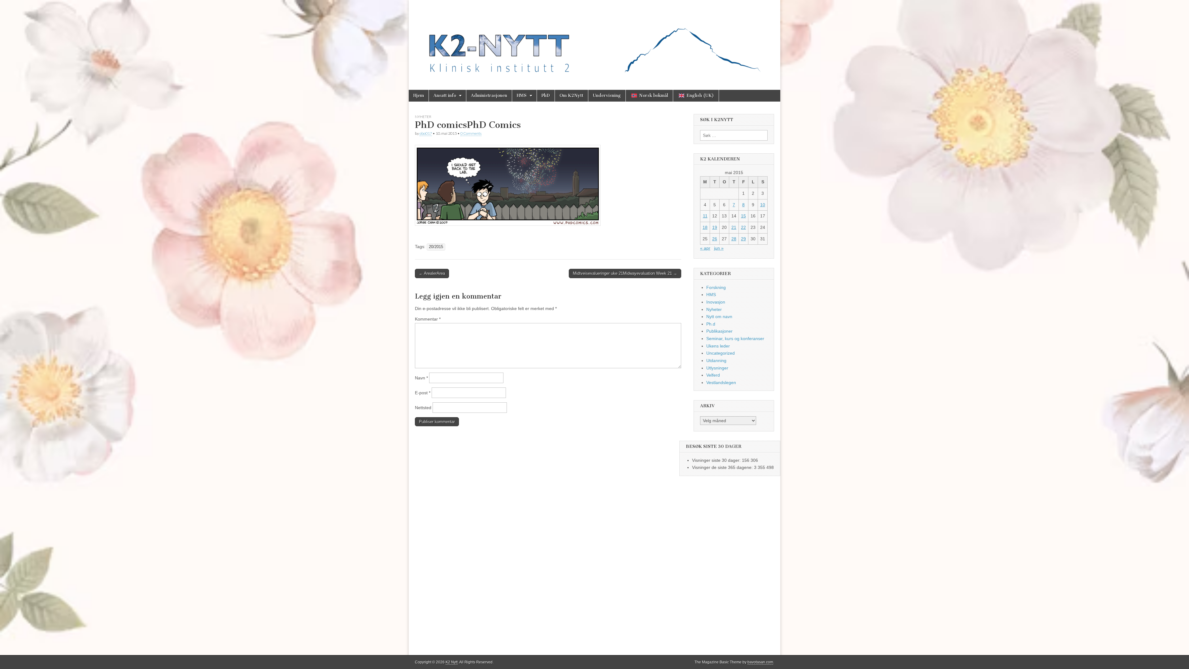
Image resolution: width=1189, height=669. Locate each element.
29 (743, 238)
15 (743, 215)
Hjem (418, 95)
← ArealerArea (432, 273)
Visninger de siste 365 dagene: (723, 467)
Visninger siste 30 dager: (717, 460)
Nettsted (423, 407)
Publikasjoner (719, 331)
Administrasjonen (489, 95)
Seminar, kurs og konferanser (735, 338)
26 (714, 238)
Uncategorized (720, 353)
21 (733, 227)
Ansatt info (444, 95)
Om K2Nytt (571, 95)
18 (705, 227)
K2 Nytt (452, 662)
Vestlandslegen (721, 382)
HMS (522, 95)
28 (733, 238)
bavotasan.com (760, 662)
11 (705, 215)
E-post (422, 392)
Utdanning (716, 360)
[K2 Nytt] (594, 40)
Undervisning (607, 95)
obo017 (426, 133)
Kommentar (428, 319)
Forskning (716, 287)
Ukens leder (718, 345)
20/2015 (436, 247)
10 (762, 204)
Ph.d (710, 323)
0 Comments (470, 133)
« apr (705, 248)
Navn (421, 377)
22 (743, 227)
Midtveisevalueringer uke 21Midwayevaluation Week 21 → (625, 273)
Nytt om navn (719, 316)
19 (714, 227)
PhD (546, 95)
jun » (719, 248)
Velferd (713, 375)
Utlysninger (717, 367)
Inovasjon (715, 302)
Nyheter (423, 117)
